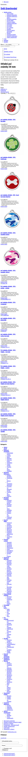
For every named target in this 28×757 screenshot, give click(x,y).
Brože (8, 662)
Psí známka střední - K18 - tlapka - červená (8, 351)
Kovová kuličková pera (9, 600)
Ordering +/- (4, 89)
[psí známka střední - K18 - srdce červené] (3, 331)
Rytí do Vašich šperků (9, 687)
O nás (5, 39)
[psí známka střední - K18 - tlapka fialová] (5, 395)
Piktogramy (10, 548)
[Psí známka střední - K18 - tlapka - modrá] (4, 363)
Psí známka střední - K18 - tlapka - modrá (8, 367)
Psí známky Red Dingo (10, 57)
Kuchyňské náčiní (10, 453)
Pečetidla (9, 25)
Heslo (3, 745)
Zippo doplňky (9, 714)
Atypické (9, 542)
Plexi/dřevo (10, 550)
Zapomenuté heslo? (9, 753)
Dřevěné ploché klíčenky (9, 570)
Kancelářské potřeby (7, 594)
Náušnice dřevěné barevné (9, 672)
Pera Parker (8, 603)
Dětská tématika (9, 476)
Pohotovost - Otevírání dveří (11, 725)
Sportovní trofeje (11, 34)
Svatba (9, 705)
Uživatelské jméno (7, 741)
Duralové (9, 527)
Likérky (9, 455)
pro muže (8, 612)
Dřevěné (9, 525)
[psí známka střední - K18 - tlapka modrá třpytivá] (5, 411)
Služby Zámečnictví (9, 726)
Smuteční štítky (9, 537)
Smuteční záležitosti (7, 659)
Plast (8, 549)
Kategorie (3, 90)
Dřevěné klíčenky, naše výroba (9, 565)
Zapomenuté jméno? (9, 755)
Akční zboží (10, 13)
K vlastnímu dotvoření (9, 484)
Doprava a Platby (8, 723)
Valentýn (9, 707)
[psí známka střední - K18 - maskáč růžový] (12, 267)
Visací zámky (8, 465)
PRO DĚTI (8, 610)
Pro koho (9, 26)
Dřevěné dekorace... (7, 473)
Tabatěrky (9, 462)
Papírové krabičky (9, 518)
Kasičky (9, 511)
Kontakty (6, 42)
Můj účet (6, 2)
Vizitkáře (9, 471)
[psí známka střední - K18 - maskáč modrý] (12, 229)
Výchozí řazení (5, 92)
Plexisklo (9, 552)
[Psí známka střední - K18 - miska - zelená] (4, 283)
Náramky (9, 669)
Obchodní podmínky (9, 721)
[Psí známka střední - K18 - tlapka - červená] (5, 347)
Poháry (9, 697)
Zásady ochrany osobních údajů (12, 722)
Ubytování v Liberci (9, 729)
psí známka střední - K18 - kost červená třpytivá (10, 196)
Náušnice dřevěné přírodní (9, 676)
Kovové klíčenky (9, 589)
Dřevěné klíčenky (9, 561)
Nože (8, 457)
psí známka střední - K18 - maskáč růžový (8, 271)
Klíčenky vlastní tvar (9, 581)
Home (5, 48)
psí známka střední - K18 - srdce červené (8, 335)
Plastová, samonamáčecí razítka (11, 644)
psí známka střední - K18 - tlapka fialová (8, 399)
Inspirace (6, 40)
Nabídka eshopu (7, 12)
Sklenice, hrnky (9, 460)
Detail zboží (4, 131)
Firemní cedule (11, 22)
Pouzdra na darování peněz (9, 488)
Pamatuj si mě (8, 748)
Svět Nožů (6, 728)
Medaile (9, 696)
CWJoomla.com (12, 732)
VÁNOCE (9, 708)
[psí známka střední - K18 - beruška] (12, 116)
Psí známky (10, 27)
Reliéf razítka (8, 652)
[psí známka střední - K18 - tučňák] (4, 427)
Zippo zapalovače (12, 37)
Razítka (9, 29)
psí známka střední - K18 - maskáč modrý (8, 233)
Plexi (8, 535)
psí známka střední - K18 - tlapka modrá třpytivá (8, 415)
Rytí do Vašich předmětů (11, 31)
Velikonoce (10, 710)
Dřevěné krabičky (11, 19)
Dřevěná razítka (9, 640)
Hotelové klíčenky (12, 23)
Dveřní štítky (10, 20)
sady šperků (9, 691)
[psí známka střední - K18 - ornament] (5, 299)
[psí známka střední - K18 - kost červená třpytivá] (12, 192)
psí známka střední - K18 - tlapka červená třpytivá (8, 383)
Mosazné (9, 529)
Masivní (9, 528)
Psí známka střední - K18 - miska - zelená (8, 287)
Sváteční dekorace (12, 36)
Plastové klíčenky (9, 592)
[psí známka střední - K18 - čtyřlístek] (12, 154)
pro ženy (8, 615)
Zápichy (9, 496)
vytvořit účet (3, 738)
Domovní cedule (9, 523)
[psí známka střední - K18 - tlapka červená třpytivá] (6, 379)
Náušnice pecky (9, 680)
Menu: (2, 44)
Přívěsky (9, 458)
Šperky (9, 33)
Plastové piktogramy (10, 533)
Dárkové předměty (12, 15)
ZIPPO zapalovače (7, 712)
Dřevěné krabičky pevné (9, 502)
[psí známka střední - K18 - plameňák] (5, 315)
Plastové (9, 531)
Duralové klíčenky (9, 573)
